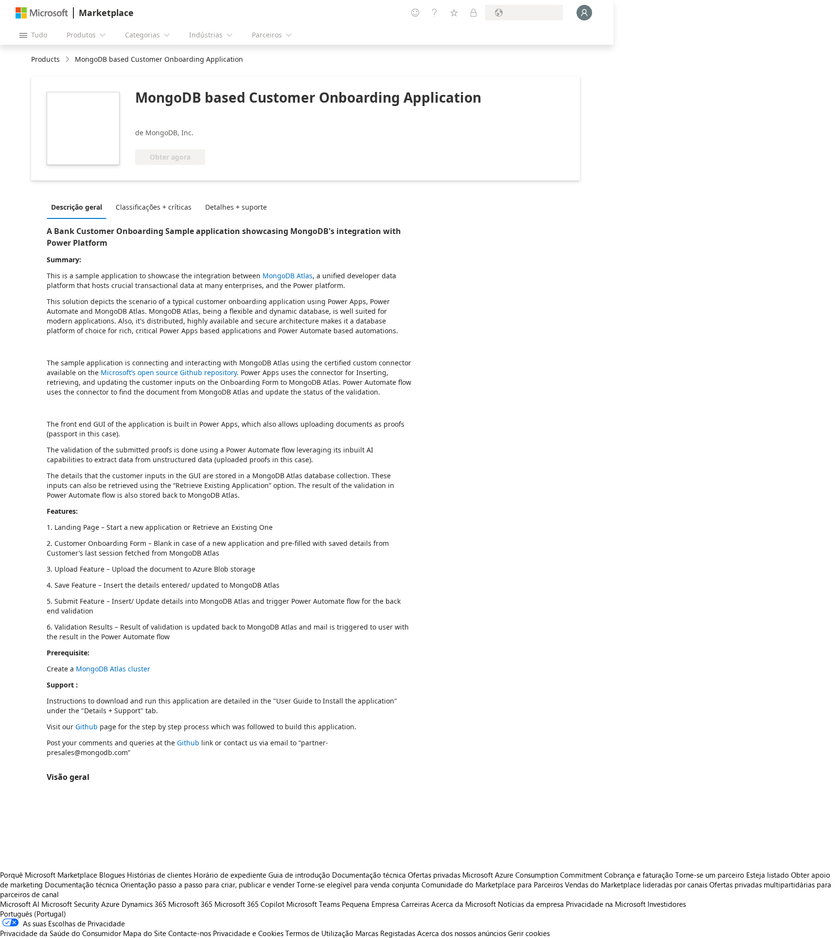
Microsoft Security (70, 904)
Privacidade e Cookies (248, 933)
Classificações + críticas (154, 207)
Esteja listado (767, 875)
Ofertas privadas (434, 875)
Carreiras (415, 904)
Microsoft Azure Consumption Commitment (533, 875)
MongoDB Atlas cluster (112, 668)
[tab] (79, 206)
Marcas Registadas (385, 933)
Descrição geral (76, 207)
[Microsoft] (42, 12)
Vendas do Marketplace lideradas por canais (636, 884)
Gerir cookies (529, 933)
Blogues (112, 875)
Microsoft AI (19, 904)
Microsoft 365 (190, 904)
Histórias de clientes (159, 875)
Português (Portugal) (33, 914)
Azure (110, 904)
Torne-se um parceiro (709, 875)
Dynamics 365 (144, 904)
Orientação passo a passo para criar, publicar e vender (208, 884)
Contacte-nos (189, 933)
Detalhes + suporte (236, 207)
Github (85, 726)
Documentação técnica (369, 875)
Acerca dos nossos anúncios (461, 933)
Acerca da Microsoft (463, 904)
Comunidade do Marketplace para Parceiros (492, 884)
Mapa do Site (144, 933)
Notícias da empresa (531, 904)
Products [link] (45, 59)
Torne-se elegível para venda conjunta (358, 884)
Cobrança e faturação (638, 875)
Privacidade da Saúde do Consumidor (60, 933)
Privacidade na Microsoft (606, 904)
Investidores (667, 904)
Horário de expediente (229, 875)
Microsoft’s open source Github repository (168, 372)
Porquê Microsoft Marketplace (48, 875)
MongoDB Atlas (287, 275)
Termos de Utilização (319, 933)
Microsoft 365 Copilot (249, 904)
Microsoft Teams (313, 904)
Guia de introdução (299, 875)
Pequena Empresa (370, 904)
